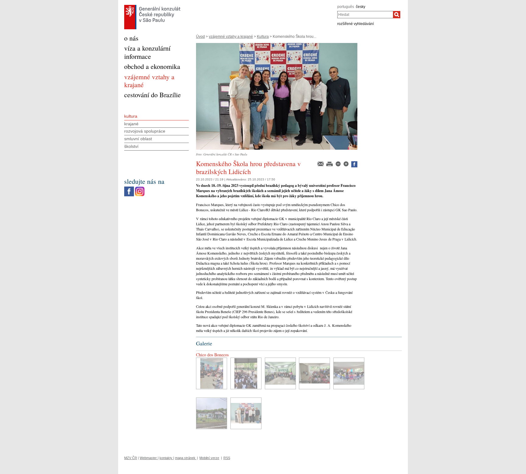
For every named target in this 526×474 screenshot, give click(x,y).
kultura (130, 116)
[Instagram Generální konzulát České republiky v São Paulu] (140, 188)
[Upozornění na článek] (320, 163)
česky (360, 7)
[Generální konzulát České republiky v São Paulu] (152, 6)
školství (131, 146)
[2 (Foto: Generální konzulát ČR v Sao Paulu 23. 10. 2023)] (245, 373)
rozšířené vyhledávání (355, 24)
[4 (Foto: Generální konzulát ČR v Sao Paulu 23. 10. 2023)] (314, 373)
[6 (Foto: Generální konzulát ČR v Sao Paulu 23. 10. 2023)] (211, 413)
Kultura (263, 36)
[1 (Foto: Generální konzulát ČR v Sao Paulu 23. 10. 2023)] (211, 373)
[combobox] (365, 14)
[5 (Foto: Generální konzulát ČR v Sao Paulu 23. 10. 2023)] (348, 373)
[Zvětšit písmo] (346, 163)
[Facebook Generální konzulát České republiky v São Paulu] (129, 188)
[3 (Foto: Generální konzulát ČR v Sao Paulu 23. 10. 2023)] (280, 373)
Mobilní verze (209, 458)
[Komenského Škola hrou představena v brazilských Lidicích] (276, 45)
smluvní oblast (138, 138)
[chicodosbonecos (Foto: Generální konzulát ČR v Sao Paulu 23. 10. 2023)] (245, 413)
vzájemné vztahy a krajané (231, 36)
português (345, 7)
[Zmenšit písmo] (338, 163)
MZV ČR (130, 458)
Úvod (200, 36)
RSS (226, 458)
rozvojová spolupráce (144, 131)
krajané (131, 123)
